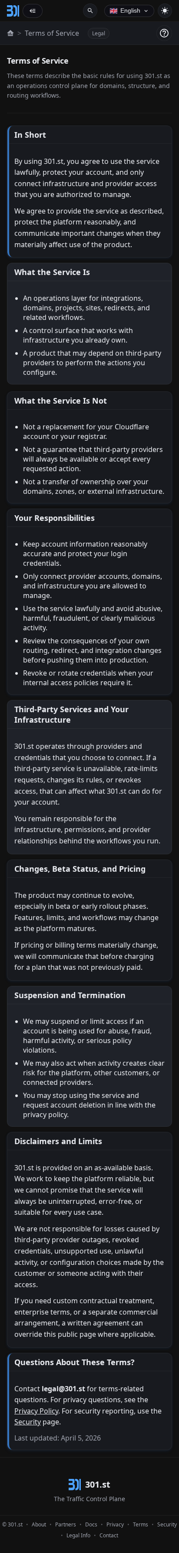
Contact (108, 1535)
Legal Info (78, 1535)
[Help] (164, 33)
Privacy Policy (36, 1411)
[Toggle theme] (165, 10)
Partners (65, 1524)
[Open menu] (33, 11)
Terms (140, 1524)
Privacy (115, 1524)
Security (27, 1422)
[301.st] (13, 11)
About (39, 1524)
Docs (91, 1524)
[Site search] (90, 10)
